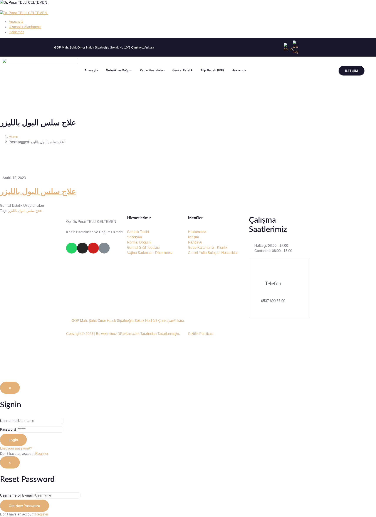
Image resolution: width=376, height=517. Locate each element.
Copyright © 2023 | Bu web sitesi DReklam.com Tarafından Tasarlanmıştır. (123, 334)
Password (8, 429)
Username (8, 420)
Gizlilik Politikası (200, 334)
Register (41, 453)
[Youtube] (93, 248)
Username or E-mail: (17, 495)
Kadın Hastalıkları (152, 70)
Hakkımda (239, 70)
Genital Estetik (182, 70)
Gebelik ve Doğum (119, 70)
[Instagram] (82, 248)
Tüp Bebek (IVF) (212, 70)
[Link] (104, 248)
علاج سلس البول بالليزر (38, 192)
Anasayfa (91, 70)
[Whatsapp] (71, 248)
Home (13, 137)
